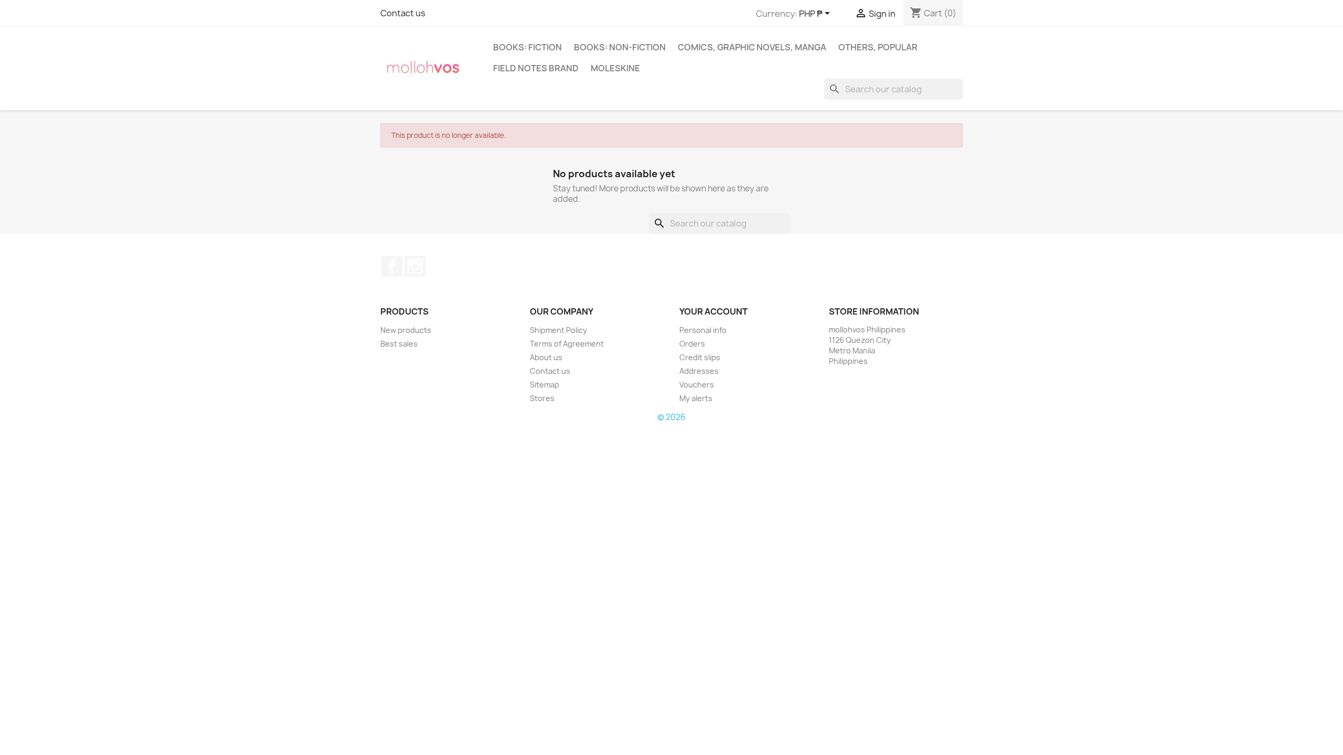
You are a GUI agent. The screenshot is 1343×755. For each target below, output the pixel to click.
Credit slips (699, 357)
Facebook (391, 266)
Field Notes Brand (536, 68)
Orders (692, 344)
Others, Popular (878, 47)
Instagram (414, 266)
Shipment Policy (558, 330)
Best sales (399, 344)
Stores (542, 398)
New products (405, 330)
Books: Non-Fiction (620, 47)
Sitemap (544, 385)
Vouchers (696, 385)
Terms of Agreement (567, 344)
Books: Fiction (527, 47)
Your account (713, 311)
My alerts (695, 398)
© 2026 (671, 417)
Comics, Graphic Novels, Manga (752, 47)
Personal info (703, 330)
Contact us (402, 13)
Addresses (699, 371)
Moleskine (615, 68)
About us (546, 357)
